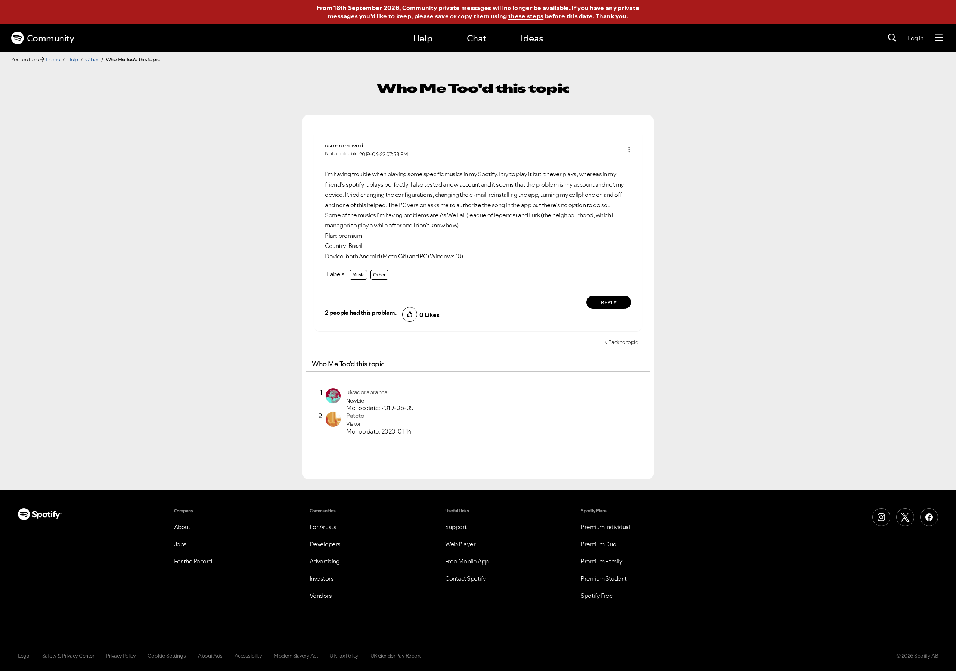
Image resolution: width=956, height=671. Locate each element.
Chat (476, 38)
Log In (915, 38)
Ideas (532, 38)
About (182, 527)
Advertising (325, 561)
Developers (325, 544)
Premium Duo (599, 544)
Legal (24, 655)
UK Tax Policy (344, 655)
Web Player (460, 544)
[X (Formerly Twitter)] (905, 517)
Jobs (180, 544)
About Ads (210, 655)
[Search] (892, 38)
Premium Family (601, 561)
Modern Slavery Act (296, 655)
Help (422, 38)
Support (456, 527)
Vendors (321, 595)
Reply (609, 302)
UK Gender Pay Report (395, 655)
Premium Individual (605, 527)
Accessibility (248, 655)
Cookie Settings (167, 655)
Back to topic (623, 342)
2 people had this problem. (360, 312)
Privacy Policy (121, 655)
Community (50, 38)
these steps (525, 16)
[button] (629, 149)
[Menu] (938, 38)
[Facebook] (929, 517)
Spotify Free (597, 595)
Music (358, 274)
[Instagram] (881, 517)
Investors (322, 578)
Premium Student (604, 578)
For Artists (323, 527)
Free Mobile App (467, 561)
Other (92, 59)
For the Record (193, 561)
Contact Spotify (465, 578)
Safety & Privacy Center (68, 655)
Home (53, 59)
